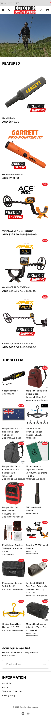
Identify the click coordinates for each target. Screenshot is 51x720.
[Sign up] (44, 664)
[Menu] (3, 10)
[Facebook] (23, 713)
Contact (6, 687)
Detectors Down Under (29, 707)
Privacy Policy (8, 695)
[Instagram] (28, 713)
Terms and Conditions (12, 691)
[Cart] (47, 10)
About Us (6, 683)
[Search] (9, 10)
